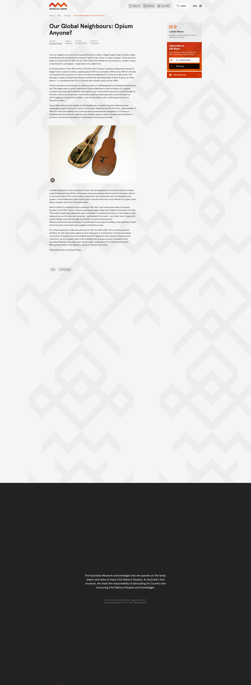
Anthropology (65, 269)
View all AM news (180, 75)
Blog (59, 15)
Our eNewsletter (183, 60)
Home (51, 15)
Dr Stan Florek (55, 43)
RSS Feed (180, 66)
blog (53, 269)
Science (67, 15)
